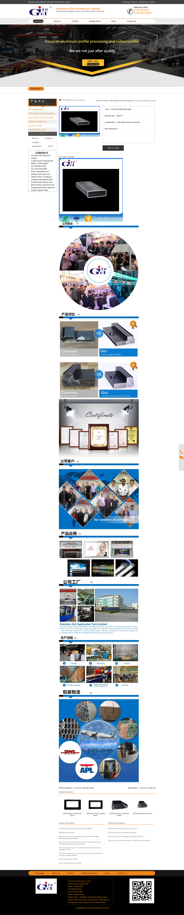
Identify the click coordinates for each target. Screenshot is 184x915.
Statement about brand (66, 832)
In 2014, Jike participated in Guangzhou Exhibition (76, 828)
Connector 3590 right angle (83, 788)
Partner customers (89, 873)
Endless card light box (37, 122)
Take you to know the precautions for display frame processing (129, 840)
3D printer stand (35, 126)
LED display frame (36, 109)
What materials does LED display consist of (122, 828)
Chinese (152, 2)
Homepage (126, 2)
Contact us (131, 21)
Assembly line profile (37, 130)
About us (135, 2)
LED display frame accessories (41, 113)
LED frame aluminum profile (68, 859)
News (113, 21)
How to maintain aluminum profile (70, 863)
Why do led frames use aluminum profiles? (122, 832)
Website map (143, 2)
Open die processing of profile (41, 117)
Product (75, 21)
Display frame (95, 21)
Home (98, 101)
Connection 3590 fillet (147, 788)
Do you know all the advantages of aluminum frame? (125, 836)
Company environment (36, 144)
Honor (50, 146)
